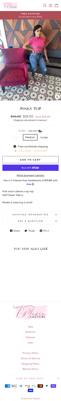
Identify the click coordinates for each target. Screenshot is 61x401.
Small (16, 137)
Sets (30, 342)
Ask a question (30, 221)
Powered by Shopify (30, 398)
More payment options (30, 175)
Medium (30, 137)
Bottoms (30, 331)
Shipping (18, 120)
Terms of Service (30, 358)
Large (44, 137)
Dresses (30, 337)
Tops (30, 326)
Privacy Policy (30, 353)
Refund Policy (31, 369)
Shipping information (30, 214)
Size (28, 131)
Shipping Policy (31, 363)
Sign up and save (30, 378)
